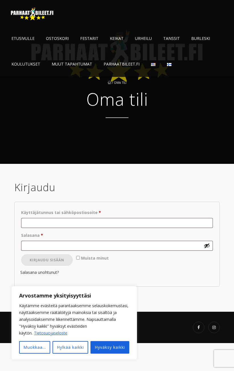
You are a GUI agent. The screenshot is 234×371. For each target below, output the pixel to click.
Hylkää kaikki (70, 347)
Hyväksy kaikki (110, 347)
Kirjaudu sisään (47, 260)
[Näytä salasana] (207, 245)
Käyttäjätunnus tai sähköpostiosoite (71, 212)
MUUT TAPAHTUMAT (72, 64)
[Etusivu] (32, 13)
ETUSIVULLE (23, 38)
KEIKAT (117, 38)
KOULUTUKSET (25, 64)
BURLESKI (200, 38)
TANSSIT (171, 38)
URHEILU (143, 38)
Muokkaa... (34, 347)
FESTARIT (89, 38)
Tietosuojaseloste (50, 333)
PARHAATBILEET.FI (122, 64)
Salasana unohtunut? (39, 272)
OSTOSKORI (57, 38)
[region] (74, 323)
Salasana (42, 235)
